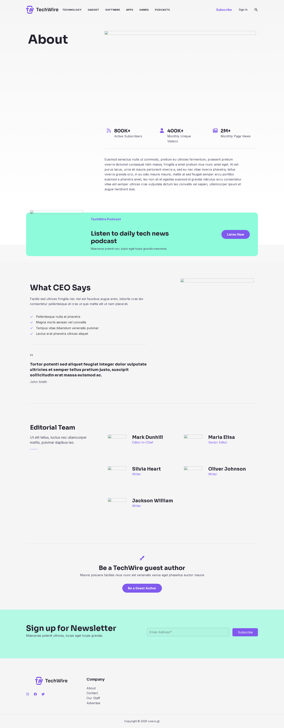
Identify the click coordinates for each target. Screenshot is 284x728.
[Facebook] (35, 694)
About (91, 688)
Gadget (93, 9)
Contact (92, 693)
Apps (129, 9)
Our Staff (93, 698)
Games (144, 9)
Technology (72, 9)
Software (112, 9)
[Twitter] (43, 694)
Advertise (93, 703)
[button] (224, 9)
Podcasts (162, 9)
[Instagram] (27, 694)
